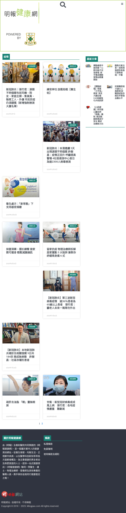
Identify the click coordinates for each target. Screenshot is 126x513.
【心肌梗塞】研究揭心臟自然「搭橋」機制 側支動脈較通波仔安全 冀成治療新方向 (98, 115)
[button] (122, 4)
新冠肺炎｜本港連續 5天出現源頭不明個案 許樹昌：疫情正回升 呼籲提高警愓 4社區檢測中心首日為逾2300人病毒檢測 (61, 155)
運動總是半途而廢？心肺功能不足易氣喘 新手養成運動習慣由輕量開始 (98, 72)
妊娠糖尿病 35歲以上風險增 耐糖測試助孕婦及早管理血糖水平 (120, 92)
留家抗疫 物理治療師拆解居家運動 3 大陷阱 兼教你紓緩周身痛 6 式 (61, 252)
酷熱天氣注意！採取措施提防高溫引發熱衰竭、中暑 (120, 70)
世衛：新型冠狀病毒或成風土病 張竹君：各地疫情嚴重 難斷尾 (61, 405)
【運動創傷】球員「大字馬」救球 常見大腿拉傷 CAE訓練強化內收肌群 (98, 93)
